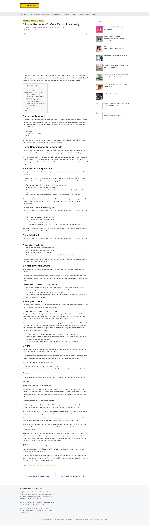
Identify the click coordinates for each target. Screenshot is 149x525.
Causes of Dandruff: (29, 90)
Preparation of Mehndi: (32, 99)
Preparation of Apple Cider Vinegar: (35, 96)
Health (65, 14)
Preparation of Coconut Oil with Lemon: (36, 103)
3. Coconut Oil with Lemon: (32, 101)
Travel (94, 14)
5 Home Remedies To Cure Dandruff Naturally (42, 465)
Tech (81, 14)
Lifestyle (74, 14)
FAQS (25, 111)
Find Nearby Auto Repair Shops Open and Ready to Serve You (41, 27)
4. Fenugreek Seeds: (31, 105)
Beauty (36, 14)
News (88, 14)
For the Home (55, 14)
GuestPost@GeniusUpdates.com (98, 519)
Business (45, 14)
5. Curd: (28, 109)
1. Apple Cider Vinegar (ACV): (33, 94)
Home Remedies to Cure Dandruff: (33, 92)
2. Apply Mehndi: (30, 98)
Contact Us (28, 14)
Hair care (26, 20)
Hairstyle (34, 20)
